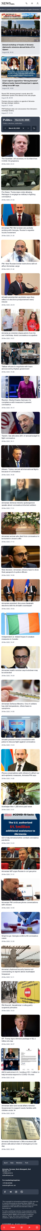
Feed (13, 1227)
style (12, 1163)
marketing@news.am (9, 1185)
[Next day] (28, 128)
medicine (19, 1163)
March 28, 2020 (14, 128)
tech (26, 1163)
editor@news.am (7, 1175)
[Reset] (23, 128)
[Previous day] (5, 128)
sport (6, 1163)
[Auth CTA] (37, 3)
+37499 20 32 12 (7, 1173)
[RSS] (34, 128)
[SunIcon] (32, 3)
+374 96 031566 (7, 1183)
